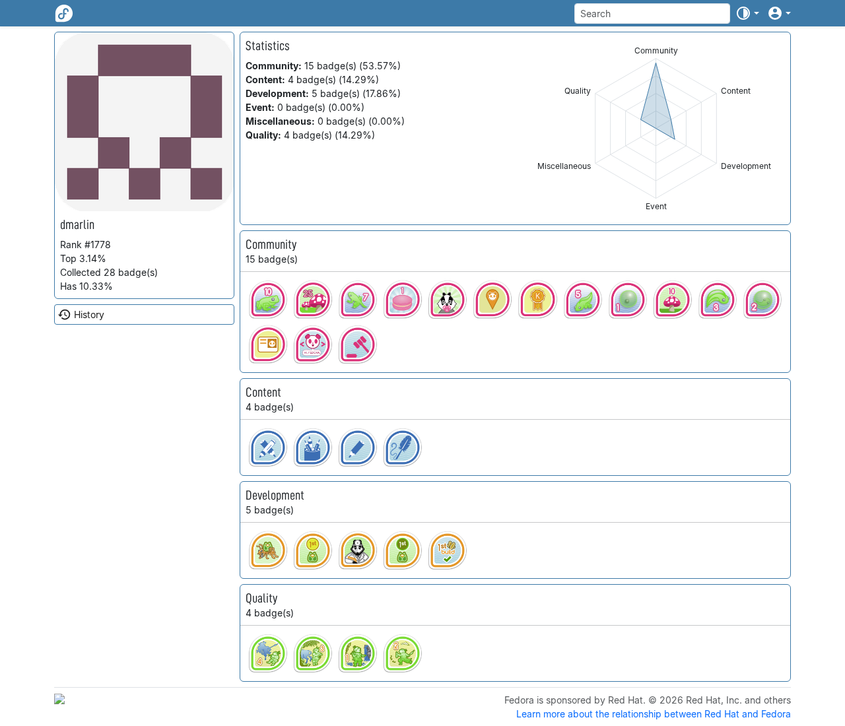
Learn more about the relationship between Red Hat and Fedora (653, 713)
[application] (656, 128)
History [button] (89, 314)
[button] (747, 13)
